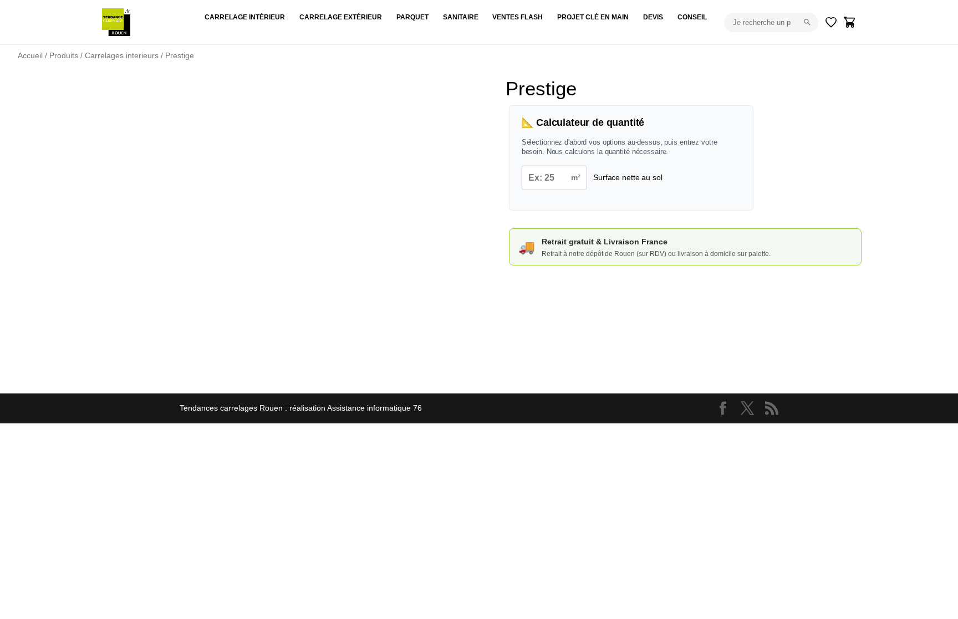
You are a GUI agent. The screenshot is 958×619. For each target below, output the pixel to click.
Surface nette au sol (627, 177)
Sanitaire (460, 17)
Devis (653, 17)
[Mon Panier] (850, 22)
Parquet (412, 17)
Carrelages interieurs (122, 55)
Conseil (692, 17)
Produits (63, 55)
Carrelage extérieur (340, 17)
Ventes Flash (517, 17)
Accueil (30, 55)
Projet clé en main (593, 17)
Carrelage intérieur (245, 17)
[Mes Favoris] (831, 22)
